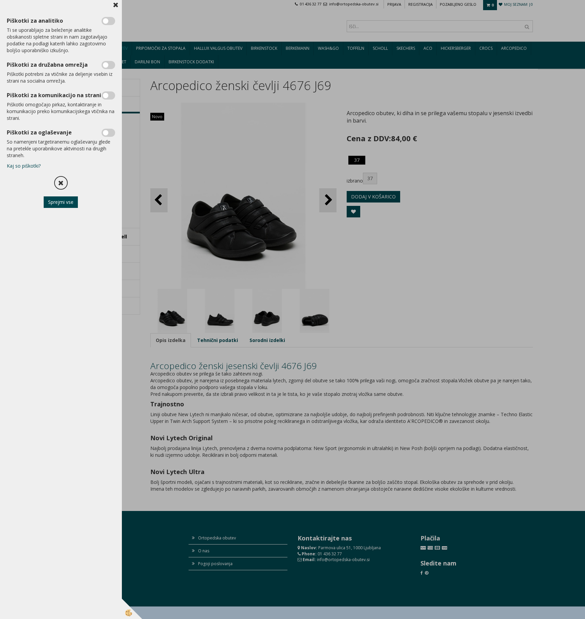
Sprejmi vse (61, 202)
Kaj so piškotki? (24, 166)
